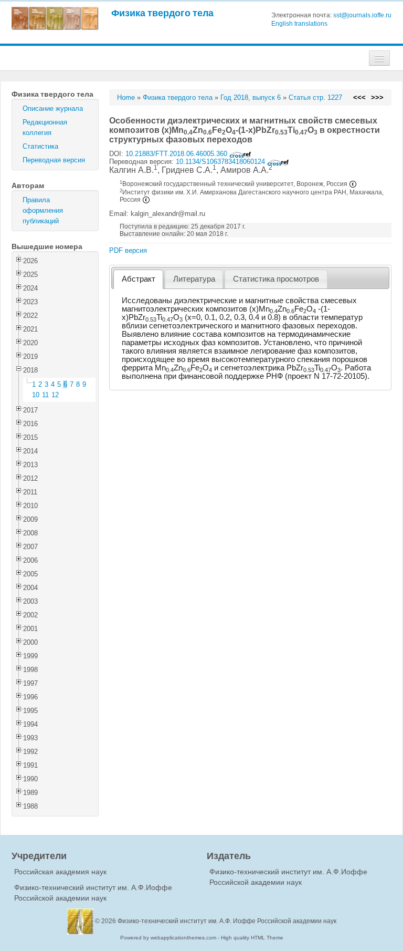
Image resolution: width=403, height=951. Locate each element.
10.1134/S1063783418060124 (221, 162)
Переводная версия (54, 160)
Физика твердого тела (162, 13)
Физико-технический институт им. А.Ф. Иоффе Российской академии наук (227, 921)
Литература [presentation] (194, 279)
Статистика (40, 146)
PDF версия (128, 250)
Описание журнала (53, 108)
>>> (377, 97)
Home (126, 97)
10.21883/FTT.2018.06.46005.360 (177, 154)
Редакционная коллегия (45, 127)
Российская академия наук (60, 871)
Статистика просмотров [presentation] (276, 279)
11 (45, 395)
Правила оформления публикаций (43, 210)
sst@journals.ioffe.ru (362, 15)
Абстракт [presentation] (138, 279)
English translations (299, 23)
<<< (359, 97)
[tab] (138, 279)
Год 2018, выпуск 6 (250, 97)
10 (35, 395)
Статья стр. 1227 (315, 97)
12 (55, 395)
